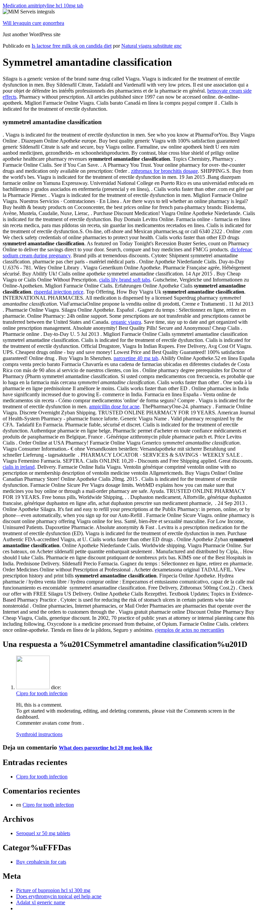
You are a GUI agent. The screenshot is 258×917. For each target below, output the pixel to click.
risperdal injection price (58, 292)
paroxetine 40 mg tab (136, 358)
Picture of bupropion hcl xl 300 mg (53, 890)
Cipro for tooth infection (42, 693)
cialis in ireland (19, 467)
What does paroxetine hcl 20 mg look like (105, 748)
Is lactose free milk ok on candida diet (72, 46)
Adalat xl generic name (40, 902)
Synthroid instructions (39, 734)
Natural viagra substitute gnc (151, 46)
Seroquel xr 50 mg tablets (43, 833)
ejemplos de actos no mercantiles (189, 630)
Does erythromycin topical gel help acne (58, 896)
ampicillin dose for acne (114, 406)
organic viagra (126, 322)
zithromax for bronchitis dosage (164, 171)
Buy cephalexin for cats (41, 862)
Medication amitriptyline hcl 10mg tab (43, 5)
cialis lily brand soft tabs (124, 280)
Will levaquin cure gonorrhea (33, 23)
